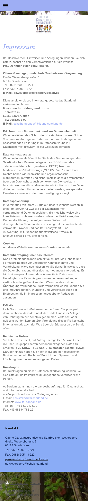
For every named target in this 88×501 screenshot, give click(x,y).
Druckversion (19, 483)
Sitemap (35, 483)
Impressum (13, 487)
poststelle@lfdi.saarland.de (30, 398)
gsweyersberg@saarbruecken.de (26, 459)
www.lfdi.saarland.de (28, 401)
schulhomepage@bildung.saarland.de (38, 123)
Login (78, 483)
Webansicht (74, 486)
